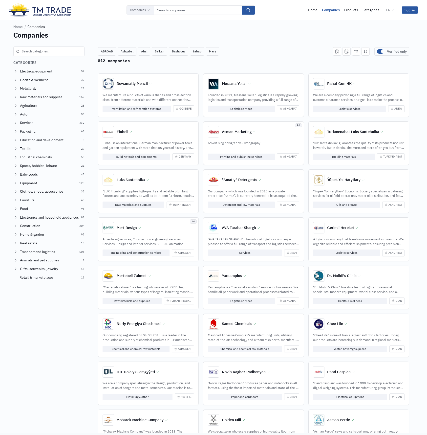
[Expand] (15, 71)
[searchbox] (49, 51)
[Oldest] (346, 51)
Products (351, 10)
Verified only (397, 51)
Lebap (197, 51)
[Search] (248, 10)
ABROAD (107, 51)
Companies (138, 10)
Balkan (159, 51)
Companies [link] (36, 26)
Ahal (144, 51)
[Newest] (337, 51)
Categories (371, 10)
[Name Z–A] (365, 51)
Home (313, 10)
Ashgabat (127, 51)
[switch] (381, 51)
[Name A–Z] (356, 51)
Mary (212, 51)
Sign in (410, 10)
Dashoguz (178, 51)
